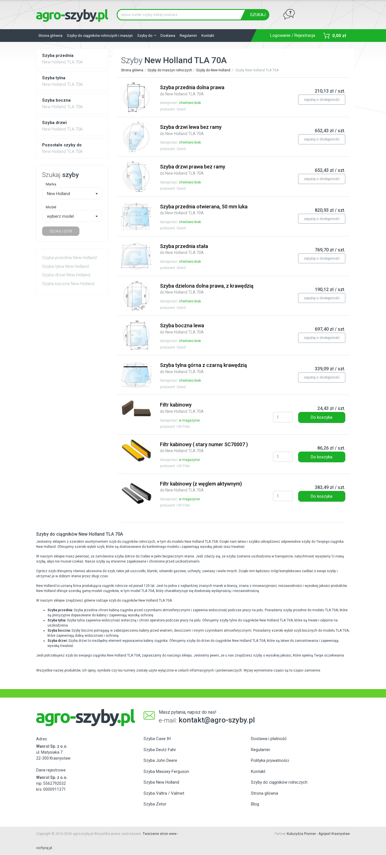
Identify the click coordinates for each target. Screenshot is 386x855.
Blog (255, 804)
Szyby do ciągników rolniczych (279, 782)
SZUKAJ (258, 14)
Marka (51, 184)
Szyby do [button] (145, 35)
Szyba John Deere (160, 760)
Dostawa (168, 35)
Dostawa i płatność (269, 738)
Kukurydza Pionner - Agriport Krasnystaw (318, 834)
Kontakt (207, 35)
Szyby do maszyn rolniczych (170, 70)
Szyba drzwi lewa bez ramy (191, 130)
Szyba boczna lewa (182, 328)
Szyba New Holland (161, 782)
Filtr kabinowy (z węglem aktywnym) (201, 487)
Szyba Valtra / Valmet (164, 793)
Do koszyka (321, 417)
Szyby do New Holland (213, 70)
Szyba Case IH (157, 738)
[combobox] (72, 193)
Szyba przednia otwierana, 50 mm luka (204, 209)
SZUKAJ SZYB (60, 231)
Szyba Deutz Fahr (160, 749)
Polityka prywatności (270, 760)
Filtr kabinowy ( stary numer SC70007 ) (204, 447)
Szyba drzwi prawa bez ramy (192, 170)
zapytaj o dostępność (322, 99)
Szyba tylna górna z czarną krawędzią (203, 368)
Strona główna (50, 35)
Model (51, 207)
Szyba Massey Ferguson (166, 771)
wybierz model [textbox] (60, 216)
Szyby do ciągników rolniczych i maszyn (100, 35)
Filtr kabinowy (182, 408)
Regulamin (188, 35)
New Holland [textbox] (58, 193)
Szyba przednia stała (184, 249)
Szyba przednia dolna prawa (192, 90)
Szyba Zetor (155, 804)
